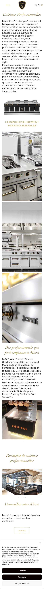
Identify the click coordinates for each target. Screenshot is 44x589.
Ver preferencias (22, 583)
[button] (40, 543)
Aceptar (22, 571)
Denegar (22, 577)
